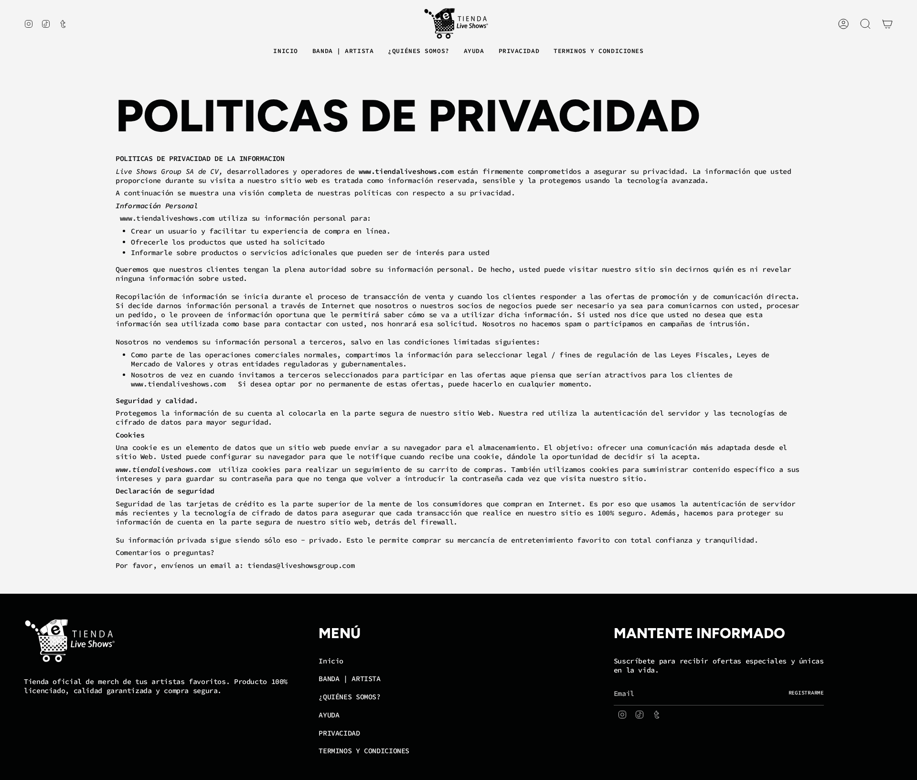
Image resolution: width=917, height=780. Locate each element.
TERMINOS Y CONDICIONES (364, 750)
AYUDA (329, 714)
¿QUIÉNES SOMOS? (349, 696)
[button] (343, 51)
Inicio (331, 660)
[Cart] (887, 24)
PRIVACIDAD (339, 732)
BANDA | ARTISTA (349, 678)
